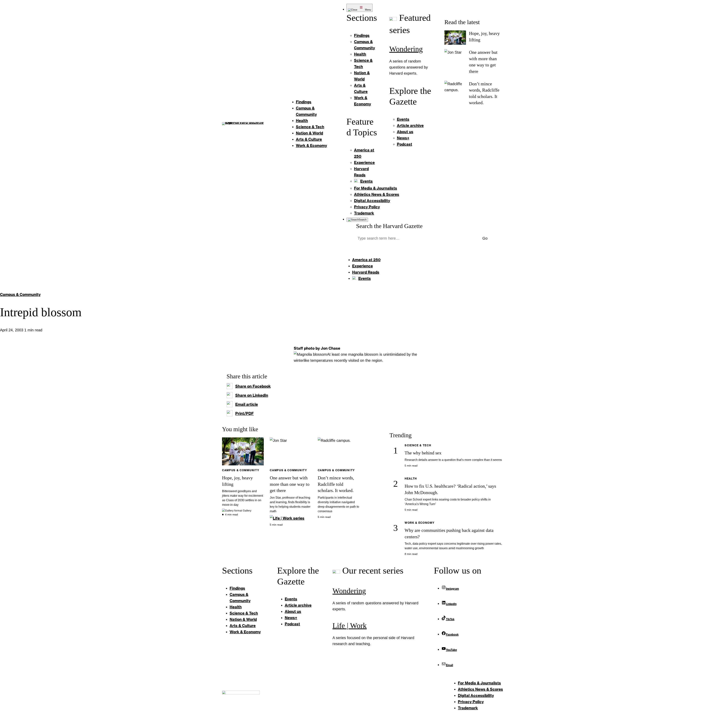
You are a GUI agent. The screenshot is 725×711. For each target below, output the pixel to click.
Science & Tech (418, 445)
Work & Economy (420, 522)
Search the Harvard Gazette (389, 226)
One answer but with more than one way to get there (289, 484)
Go (484, 238)
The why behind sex (423, 452)
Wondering (406, 49)
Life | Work (349, 625)
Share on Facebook (253, 386)
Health (411, 478)
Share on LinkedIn (251, 395)
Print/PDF (244, 413)
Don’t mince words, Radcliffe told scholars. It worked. (336, 484)
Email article (246, 404)
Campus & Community (20, 294)
